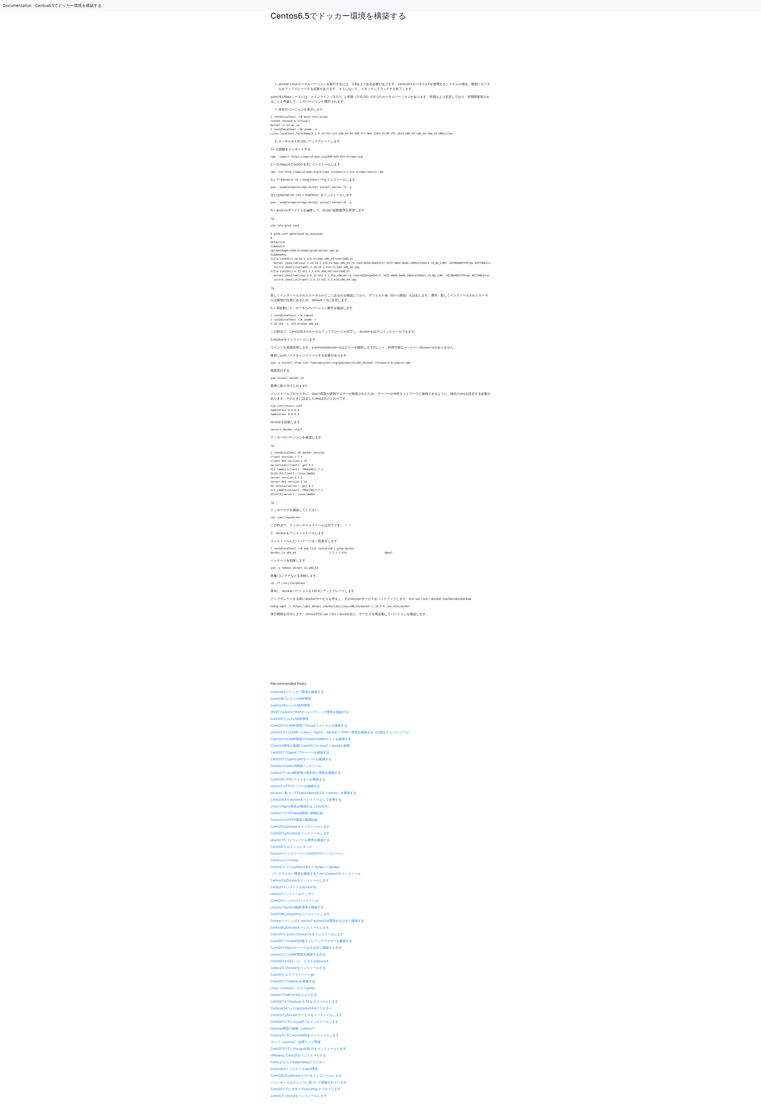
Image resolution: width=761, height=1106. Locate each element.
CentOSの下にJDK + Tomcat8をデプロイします (305, 1089)
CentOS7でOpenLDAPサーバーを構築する (301, 759)
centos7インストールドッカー (292, 894)
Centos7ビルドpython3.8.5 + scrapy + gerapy (305, 867)
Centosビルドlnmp (284, 860)
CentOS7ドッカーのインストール (295, 900)
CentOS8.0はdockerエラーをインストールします (306, 1075)
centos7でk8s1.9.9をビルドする (294, 995)
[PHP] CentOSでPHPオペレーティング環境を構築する (310, 712)
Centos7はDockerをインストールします (300, 880)
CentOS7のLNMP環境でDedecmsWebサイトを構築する (311, 739)
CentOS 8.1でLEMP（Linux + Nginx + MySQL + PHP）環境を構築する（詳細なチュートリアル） (341, 732)
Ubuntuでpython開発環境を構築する (297, 907)
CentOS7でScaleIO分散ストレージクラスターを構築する (311, 941)
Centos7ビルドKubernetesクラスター (298, 1062)
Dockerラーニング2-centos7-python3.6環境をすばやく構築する (317, 921)
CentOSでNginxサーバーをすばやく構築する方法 (306, 948)
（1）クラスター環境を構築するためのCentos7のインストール (315, 874)
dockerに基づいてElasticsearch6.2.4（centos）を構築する (313, 793)
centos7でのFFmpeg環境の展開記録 (297, 813)
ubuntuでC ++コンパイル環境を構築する (300, 840)
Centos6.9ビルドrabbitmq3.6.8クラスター (301, 1008)
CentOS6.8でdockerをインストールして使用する (306, 799)
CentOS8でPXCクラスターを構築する (298, 779)
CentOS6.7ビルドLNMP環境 (291, 699)
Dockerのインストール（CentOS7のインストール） (308, 853)
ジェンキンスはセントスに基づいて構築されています (309, 1082)
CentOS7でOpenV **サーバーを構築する (300, 752)
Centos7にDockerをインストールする (298, 968)
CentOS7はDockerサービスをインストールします (306, 1015)
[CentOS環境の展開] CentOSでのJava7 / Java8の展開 (310, 746)
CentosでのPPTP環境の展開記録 (294, 820)
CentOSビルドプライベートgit (293, 975)
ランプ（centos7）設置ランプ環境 (295, 1042)
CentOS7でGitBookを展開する (293, 981)
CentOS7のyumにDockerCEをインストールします (307, 934)
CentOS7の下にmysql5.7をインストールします (304, 1022)
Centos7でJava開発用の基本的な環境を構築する (306, 773)
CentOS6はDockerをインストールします (300, 914)
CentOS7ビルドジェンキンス (291, 847)
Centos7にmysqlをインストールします (299, 1096)
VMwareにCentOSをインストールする (298, 1055)
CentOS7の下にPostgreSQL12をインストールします (308, 1049)
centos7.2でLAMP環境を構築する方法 (298, 954)
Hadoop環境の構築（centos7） (294, 1028)
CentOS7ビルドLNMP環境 (290, 719)
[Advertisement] (616, 249)
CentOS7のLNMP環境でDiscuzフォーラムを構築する (309, 725)
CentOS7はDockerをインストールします (300, 826)
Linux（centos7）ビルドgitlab (293, 988)
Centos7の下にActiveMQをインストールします (305, 1035)
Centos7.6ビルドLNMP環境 (290, 705)
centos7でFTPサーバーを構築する (295, 786)
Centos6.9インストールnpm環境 (294, 1069)
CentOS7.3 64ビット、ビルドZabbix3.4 (299, 961)
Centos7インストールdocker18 (293, 887)
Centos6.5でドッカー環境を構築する (68, 5)
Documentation (17, 5)
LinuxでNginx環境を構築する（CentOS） (300, 806)
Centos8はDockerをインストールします (300, 927)
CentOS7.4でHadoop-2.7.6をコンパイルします (304, 1001)
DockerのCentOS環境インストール (296, 766)
